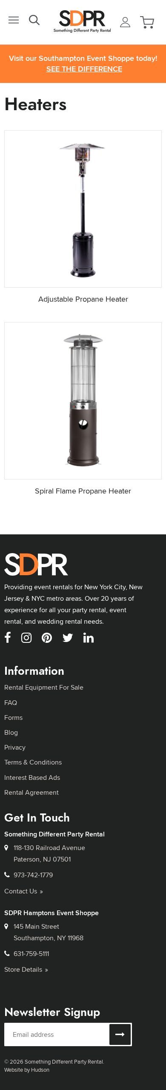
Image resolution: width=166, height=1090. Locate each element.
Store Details (23, 969)
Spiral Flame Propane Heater (83, 490)
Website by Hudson (26, 1069)
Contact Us (20, 891)
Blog (11, 732)
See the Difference (84, 69)
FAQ (10, 703)
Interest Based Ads (32, 777)
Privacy (15, 747)
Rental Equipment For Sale (43, 687)
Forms (13, 717)
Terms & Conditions (33, 762)
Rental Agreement (31, 792)
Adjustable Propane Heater (83, 299)
